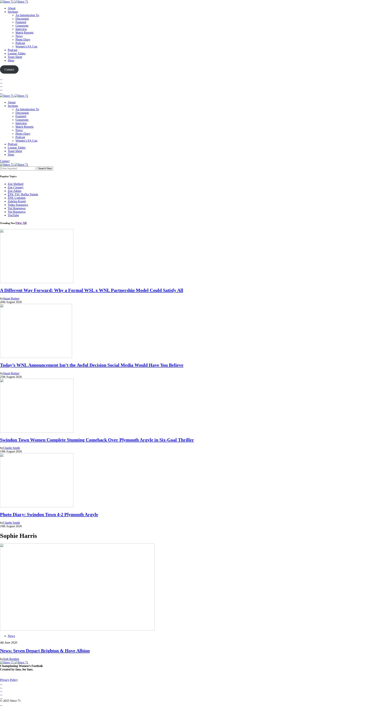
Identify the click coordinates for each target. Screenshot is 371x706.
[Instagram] (1, 85)
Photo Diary (22, 39)
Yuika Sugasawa (18, 204)
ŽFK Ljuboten (17, 197)
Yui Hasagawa (17, 211)
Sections (13, 11)
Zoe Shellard (15, 184)
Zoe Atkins (14, 190)
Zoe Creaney (16, 187)
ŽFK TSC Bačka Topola (23, 194)
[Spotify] (1, 88)
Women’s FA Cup (26, 46)
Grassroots (21, 25)
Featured (20, 22)
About (11, 8)
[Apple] (1, 92)
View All (20, 223)
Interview (21, 29)
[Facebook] (1, 78)
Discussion (22, 18)
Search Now (45, 168)
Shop (11, 60)
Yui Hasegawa (17, 208)
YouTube (13, 215)
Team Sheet (15, 57)
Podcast (20, 43)
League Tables (17, 53)
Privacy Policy (9, 679)
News (19, 36)
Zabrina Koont (17, 201)
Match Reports (24, 32)
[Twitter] (1, 81)
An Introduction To (27, 15)
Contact (4, 161)
